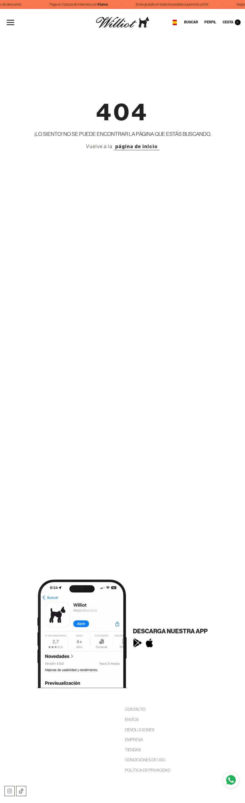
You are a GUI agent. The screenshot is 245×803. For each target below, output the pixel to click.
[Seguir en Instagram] (9, 791)
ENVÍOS (132, 719)
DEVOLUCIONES (139, 729)
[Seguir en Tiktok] (21, 791)
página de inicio (136, 146)
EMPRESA (134, 739)
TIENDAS (133, 749)
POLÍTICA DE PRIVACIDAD (147, 770)
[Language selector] (174, 22)
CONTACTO (135, 709)
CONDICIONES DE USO (145, 760)
